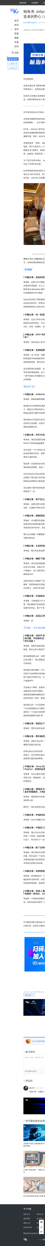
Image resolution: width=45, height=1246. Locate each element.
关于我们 (40, 1218)
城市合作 (26, 1214)
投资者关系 (27, 1227)
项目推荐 (28, 995)
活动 (16, 46)
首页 (16, 20)
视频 (16, 37)
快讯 (16, 24)
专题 (16, 41)
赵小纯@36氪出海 (30, 22)
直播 (16, 33)
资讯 (16, 29)
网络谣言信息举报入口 (31, 1233)
